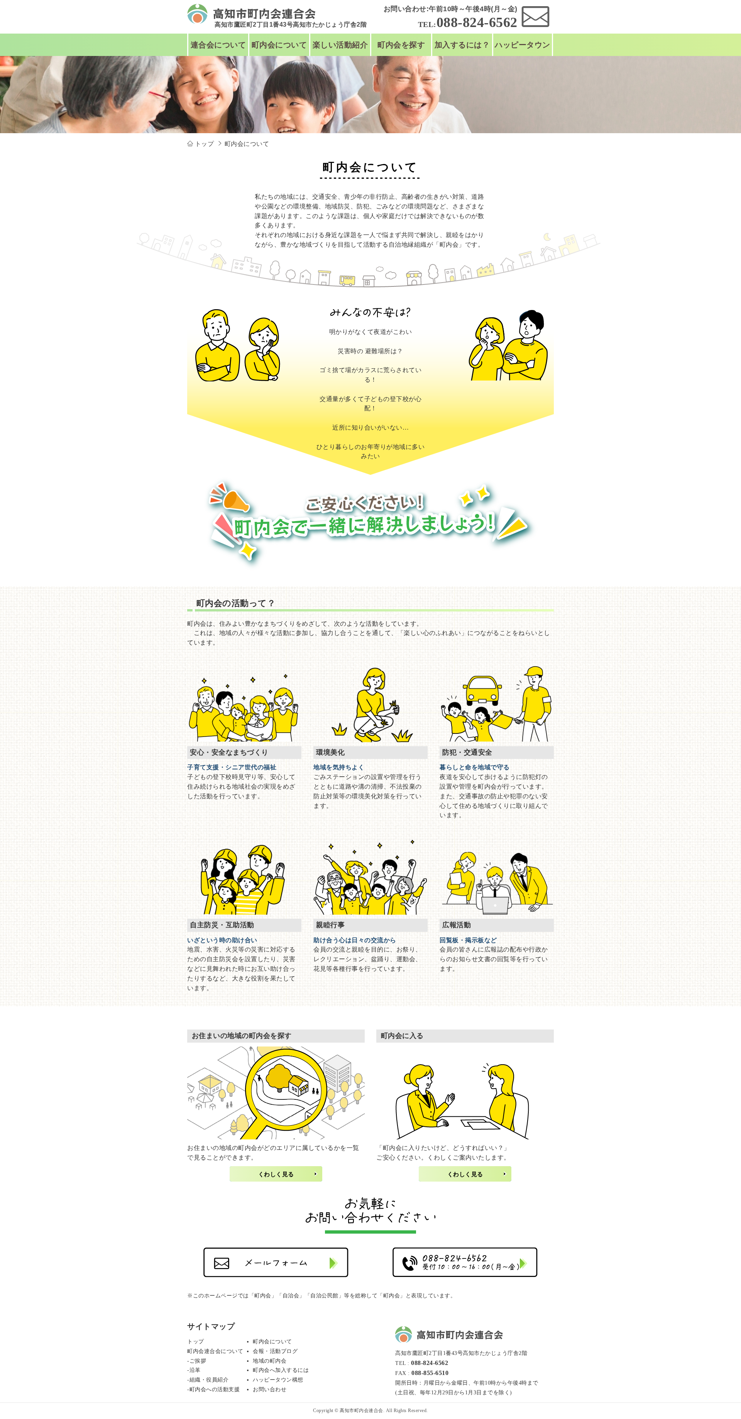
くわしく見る (276, 1174)
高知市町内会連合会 (361, 1410)
